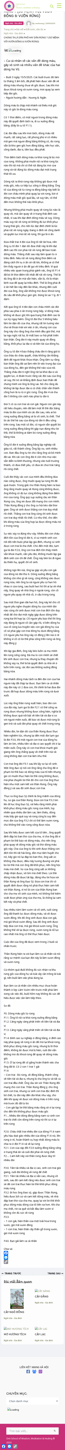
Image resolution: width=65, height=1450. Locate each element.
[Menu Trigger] (59, 5)
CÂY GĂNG (41, 1297)
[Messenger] (32, 1257)
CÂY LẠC (40, 1335)
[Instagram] (40, 1372)
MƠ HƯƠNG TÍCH (15, 1335)
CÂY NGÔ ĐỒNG (14, 1313)
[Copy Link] (32, 1262)
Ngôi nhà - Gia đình (13, 23)
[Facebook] (32, 1253)
